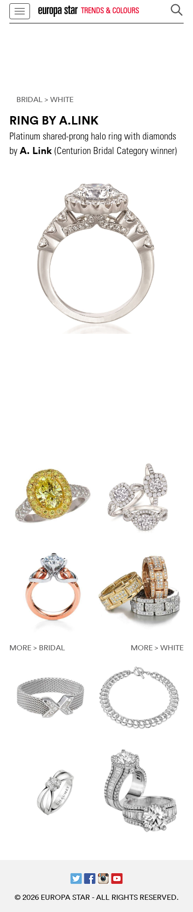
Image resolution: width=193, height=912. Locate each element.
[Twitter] (76, 877)
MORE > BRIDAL (37, 647)
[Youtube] (117, 877)
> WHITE (59, 99)
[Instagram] (103, 877)
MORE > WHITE (157, 647)
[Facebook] (90, 877)
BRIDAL (29, 99)
